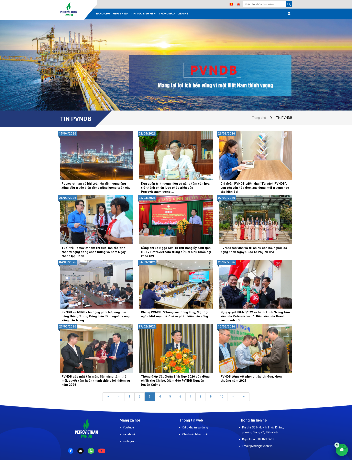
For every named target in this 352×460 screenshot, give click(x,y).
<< (108, 396)
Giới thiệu (120, 13)
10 (221, 396)
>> (243, 396)
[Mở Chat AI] (342, 450)
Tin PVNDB (284, 118)
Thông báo (167, 13)
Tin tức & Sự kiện (143, 13)
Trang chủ (102, 13)
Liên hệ (183, 13)
